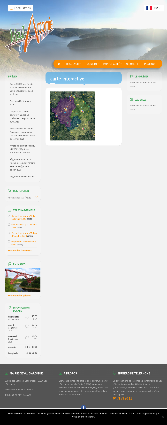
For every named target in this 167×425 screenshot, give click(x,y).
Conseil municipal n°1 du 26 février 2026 (23, 217)
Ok (84, 421)
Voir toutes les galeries (19, 295)
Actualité (132, 63)
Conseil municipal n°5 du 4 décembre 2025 (24, 234)
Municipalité (111, 63)
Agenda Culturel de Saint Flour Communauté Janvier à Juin (22, 173)
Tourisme (91, 63)
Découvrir (73, 63)
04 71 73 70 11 (122, 398)
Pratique (150, 63)
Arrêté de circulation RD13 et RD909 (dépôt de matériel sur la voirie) (22, 132)
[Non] (163, 417)
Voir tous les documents (20, 250)
